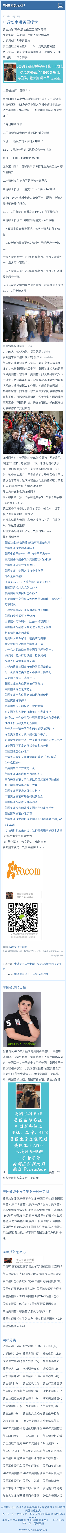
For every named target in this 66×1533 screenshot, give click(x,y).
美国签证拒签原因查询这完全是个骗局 (28, 627)
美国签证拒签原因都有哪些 (21, 802)
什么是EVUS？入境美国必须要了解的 (28, 581)
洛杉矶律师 (12, 1376)
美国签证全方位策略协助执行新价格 (27, 694)
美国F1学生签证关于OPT (20, 615)
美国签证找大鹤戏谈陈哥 (20, 547)
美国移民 (51, 1376)
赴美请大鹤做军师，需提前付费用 (25, 638)
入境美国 (10, 1420)
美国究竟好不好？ (16, 700)
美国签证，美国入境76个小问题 (24, 570)
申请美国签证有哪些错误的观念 (24, 796)
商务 (29, 1520)
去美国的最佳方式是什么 (20, 677)
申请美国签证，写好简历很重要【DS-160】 (31, 756)
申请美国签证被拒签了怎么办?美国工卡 (27, 1311)
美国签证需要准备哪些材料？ (22, 790)
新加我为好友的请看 (17, 632)
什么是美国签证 (14, 576)
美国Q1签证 (12, 1450)
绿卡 (58, 1520)
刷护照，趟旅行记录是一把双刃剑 (25, 655)
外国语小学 (51, 1361)
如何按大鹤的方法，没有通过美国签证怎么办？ (33, 739)
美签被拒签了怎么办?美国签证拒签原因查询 (29, 1303)
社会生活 (52, 1353)
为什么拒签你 (13, 762)
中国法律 (30, 1435)
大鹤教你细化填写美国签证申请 (24, 643)
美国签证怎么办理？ (14, 5)
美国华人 (11, 1368)
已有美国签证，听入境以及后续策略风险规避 (32, 779)
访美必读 (12, 1346)
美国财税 (30, 1390)
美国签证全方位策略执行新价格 (24, 683)
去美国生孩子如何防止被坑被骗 (24, 706)
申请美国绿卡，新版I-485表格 (31, 974)
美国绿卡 (30, 1398)
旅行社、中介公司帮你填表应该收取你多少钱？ (33, 717)
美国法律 (10, 1413)
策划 (17, 1520)
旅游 (23, 1520)
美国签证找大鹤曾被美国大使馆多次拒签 (29, 807)
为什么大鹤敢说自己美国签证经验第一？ (29, 649)
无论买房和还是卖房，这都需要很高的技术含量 (33, 830)
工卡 (52, 1520)
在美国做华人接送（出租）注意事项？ (28, 711)
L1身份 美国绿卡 (18, 947)
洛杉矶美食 (32, 1368)
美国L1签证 (52, 1465)
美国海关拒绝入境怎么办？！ (22, 587)
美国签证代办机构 (47, 1232)
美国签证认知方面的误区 (20, 565)
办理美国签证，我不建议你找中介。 (27, 734)
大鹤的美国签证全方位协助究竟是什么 (28, 666)
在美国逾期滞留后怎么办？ (21, 593)
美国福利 (10, 1383)
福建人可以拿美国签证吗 (20, 661)
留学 (35, 1520)
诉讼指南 (50, 1368)
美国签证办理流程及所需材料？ (24, 773)
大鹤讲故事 (12, 1361)
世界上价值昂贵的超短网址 (21, 723)
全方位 (11, 1520)
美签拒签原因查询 (14, 1326)
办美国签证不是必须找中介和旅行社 (27, 745)
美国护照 (50, 1405)
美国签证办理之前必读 (18, 689)
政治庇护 (50, 1443)
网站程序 (32, 1346)
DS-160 (50, 1346)
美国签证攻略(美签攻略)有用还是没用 (27, 542)
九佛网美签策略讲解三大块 (21, 785)
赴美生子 (44, 1520)
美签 (4, 1520)
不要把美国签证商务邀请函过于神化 (27, 610)
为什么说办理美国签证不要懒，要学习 (28, 672)
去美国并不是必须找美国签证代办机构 (28, 559)
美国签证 (32, 1376)
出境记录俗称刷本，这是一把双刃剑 (27, 621)
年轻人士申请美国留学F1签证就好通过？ (29, 728)
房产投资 (31, 1361)
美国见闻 (31, 1353)
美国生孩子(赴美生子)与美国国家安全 (27, 553)
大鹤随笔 (12, 1353)
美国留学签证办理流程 (18, 813)
